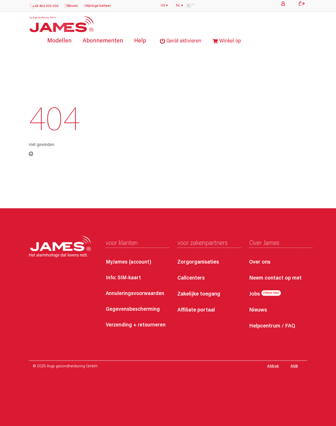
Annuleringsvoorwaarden (135, 293)
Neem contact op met (275, 278)
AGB (294, 366)
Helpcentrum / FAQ (272, 326)
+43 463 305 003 (45, 6)
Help (140, 41)
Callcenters (191, 278)
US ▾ (164, 6)
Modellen (59, 41)
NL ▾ (179, 6)
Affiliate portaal (196, 310)
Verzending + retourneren (136, 325)
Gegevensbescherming (133, 309)
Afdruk (273, 366)
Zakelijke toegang (198, 294)
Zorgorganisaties (198, 262)
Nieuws (258, 310)
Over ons (259, 262)
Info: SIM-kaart (123, 278)
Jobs (254, 294)
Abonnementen (103, 41)
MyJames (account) (128, 262)
